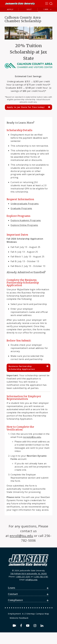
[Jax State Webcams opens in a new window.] (14, 625)
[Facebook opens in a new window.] (21, 625)
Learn (11, 587)
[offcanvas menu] (48, 3)
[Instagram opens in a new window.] (35, 625)
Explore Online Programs (24, 225)
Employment (14, 613)
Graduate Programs (21, 208)
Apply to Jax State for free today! (26, 107)
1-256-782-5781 (41, 576)
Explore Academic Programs (26, 220)
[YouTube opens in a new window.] (28, 625)
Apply (10, 9)
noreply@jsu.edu (32, 437)
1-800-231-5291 (23, 576)
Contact (13, 594)
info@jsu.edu (31, 579)
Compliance (15, 600)
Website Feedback (19, 618)
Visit (29, 9)
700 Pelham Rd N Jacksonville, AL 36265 (28, 573)
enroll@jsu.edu (21, 535)
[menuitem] (15, 613)
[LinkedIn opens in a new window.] (42, 625)
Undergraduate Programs (25, 203)
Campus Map (42, 613)
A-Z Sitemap (28, 613)
